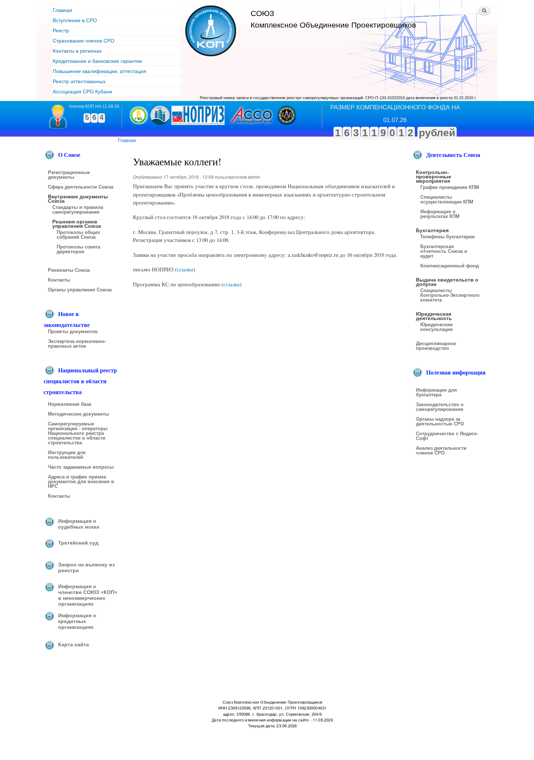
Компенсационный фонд (449, 265)
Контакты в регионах (77, 50)
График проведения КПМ (449, 187)
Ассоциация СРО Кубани (82, 91)
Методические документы (78, 414)
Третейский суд (78, 543)
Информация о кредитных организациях (77, 621)
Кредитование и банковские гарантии (97, 60)
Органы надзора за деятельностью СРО (440, 422)
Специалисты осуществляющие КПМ (446, 200)
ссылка (185, 269)
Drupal (129, 741)
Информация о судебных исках (79, 524)
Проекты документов (73, 331)
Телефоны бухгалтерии (447, 236)
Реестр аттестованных (79, 81)
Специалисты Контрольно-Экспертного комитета (450, 295)
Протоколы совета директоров (78, 249)
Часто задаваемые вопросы (81, 467)
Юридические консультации (436, 327)
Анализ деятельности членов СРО (441, 451)
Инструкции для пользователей (67, 455)
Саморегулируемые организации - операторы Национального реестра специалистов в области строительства (78, 433)
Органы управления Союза (80, 289)
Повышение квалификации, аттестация (99, 70)
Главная (62, 9)
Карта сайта (73, 644)
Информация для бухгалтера (436, 392)
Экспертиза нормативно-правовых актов (77, 344)
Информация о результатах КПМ (440, 214)
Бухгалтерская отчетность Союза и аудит (443, 251)
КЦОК (306, 123)
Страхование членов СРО (83, 40)
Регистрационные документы (69, 175)
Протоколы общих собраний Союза (78, 235)
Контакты (59, 280)
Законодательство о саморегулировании (440, 407)
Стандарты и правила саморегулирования (77, 210)
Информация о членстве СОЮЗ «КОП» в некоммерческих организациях (87, 595)
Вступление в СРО (75, 20)
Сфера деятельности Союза (80, 187)
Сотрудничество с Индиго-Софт (447, 436)
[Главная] (212, 32)
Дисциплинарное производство (436, 346)
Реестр (61, 30)
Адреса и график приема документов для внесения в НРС (81, 481)
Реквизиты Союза (69, 270)
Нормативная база (69, 404)
